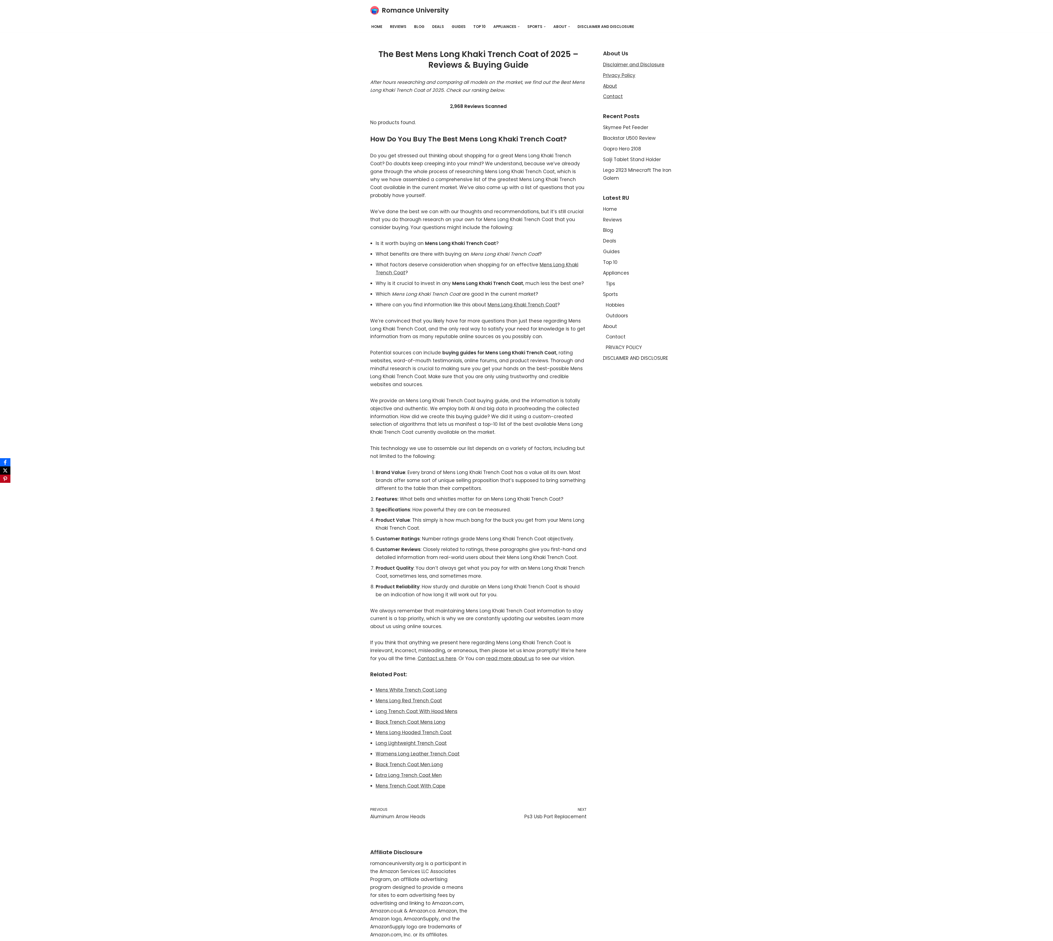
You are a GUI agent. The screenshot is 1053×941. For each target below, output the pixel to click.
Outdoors (617, 315)
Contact (613, 96)
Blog (419, 26)
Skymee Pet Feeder (625, 127)
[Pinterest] (5, 479)
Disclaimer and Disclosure (633, 64)
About (610, 86)
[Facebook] (5, 462)
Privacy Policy (619, 75)
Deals (438, 26)
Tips (610, 283)
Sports (610, 294)
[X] (5, 470)
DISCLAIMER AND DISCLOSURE (606, 26)
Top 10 (479, 26)
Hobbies (615, 305)
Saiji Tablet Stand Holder (632, 159)
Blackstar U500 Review (629, 138)
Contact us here (437, 658)
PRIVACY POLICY (624, 347)
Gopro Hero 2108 (622, 149)
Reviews (398, 26)
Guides (459, 26)
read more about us (510, 658)
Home (376, 26)
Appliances (616, 273)
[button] (519, 27)
